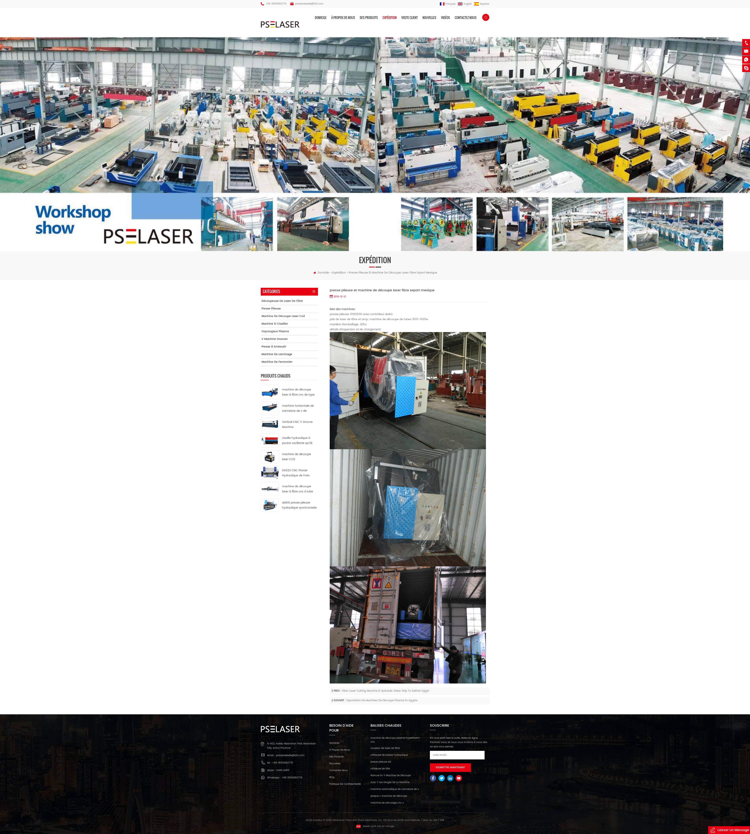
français (450, 4)
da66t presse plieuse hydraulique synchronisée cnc (299, 505)
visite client (409, 17)
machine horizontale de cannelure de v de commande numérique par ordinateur (298, 408)
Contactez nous (466, 17)
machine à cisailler (275, 324)
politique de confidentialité (345, 784)
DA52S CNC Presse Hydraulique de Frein (296, 473)
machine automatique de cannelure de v (395, 789)
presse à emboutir (274, 346)
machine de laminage (277, 354)
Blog (331, 777)
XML (442, 820)
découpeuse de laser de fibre (282, 301)
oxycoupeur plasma (275, 331)
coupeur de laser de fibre (385, 748)
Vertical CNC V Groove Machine (297, 424)
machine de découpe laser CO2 (296, 457)
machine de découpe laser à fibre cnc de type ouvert (298, 392)
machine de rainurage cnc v (387, 803)
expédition (390, 17)
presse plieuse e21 (381, 762)
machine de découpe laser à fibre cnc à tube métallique (297, 489)
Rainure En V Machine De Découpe (391, 775)
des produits (369, 17)
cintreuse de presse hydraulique (389, 755)
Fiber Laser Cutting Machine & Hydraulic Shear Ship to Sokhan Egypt (385, 691)
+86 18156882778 (276, 4)
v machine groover (275, 339)
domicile (321, 17)
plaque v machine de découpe (389, 796)
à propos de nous (343, 17)
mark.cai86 (282, 770)
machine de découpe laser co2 (283, 316)
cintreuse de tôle (380, 769)
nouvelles (429, 17)
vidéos (445, 17)
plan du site (430, 820)
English (468, 4)
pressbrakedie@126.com (309, 4)
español (484, 4)
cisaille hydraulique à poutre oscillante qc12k (297, 440)
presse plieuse (271, 308)
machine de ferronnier (277, 362)
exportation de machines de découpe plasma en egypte (382, 701)
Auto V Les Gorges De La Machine (390, 782)
